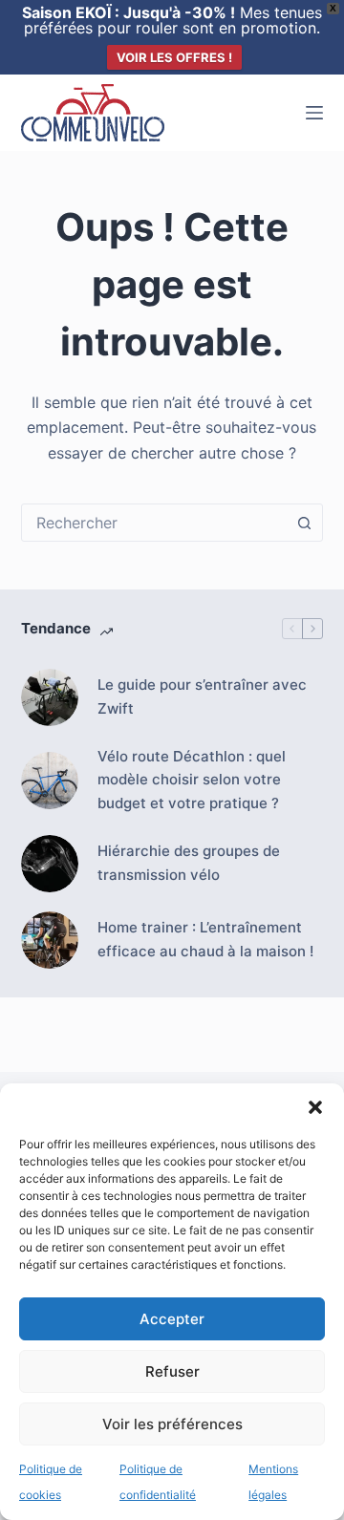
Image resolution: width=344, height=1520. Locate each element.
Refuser (172, 1371)
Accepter (172, 1319)
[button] (315, 1107)
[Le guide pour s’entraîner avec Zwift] (49, 697)
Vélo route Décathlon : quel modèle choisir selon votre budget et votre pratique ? (191, 780)
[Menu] (314, 112)
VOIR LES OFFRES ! (174, 57)
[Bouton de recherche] (304, 522)
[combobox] (154, 522)
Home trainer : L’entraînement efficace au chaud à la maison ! (205, 939)
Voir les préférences (172, 1424)
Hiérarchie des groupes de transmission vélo (188, 863)
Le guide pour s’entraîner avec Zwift (202, 696)
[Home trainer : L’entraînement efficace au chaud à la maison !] (49, 940)
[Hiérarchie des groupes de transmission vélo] (49, 863)
